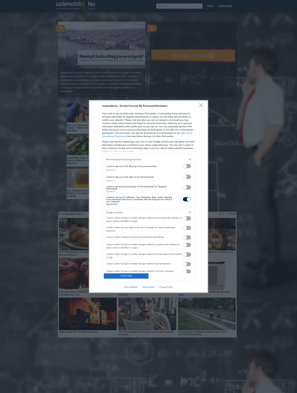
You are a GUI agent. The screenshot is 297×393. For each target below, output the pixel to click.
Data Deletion (131, 287)
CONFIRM (126, 276)
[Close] (202, 106)
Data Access (148, 287)
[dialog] (148, 196)
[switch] (187, 166)
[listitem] (148, 159)
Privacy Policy (166, 287)
